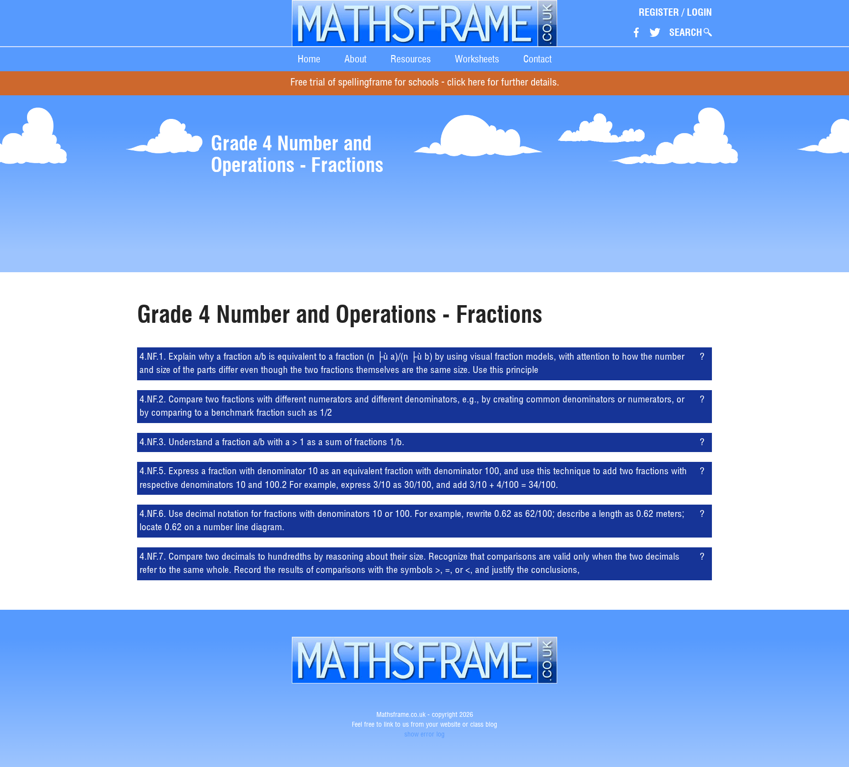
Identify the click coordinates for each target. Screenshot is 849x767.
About (355, 59)
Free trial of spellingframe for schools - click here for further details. (424, 83)
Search (685, 32)
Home (309, 59)
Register (659, 12)
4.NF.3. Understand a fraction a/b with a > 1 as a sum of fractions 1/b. (272, 443)
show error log (424, 735)
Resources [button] (411, 59)
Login (699, 12)
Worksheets (477, 59)
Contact (537, 59)
